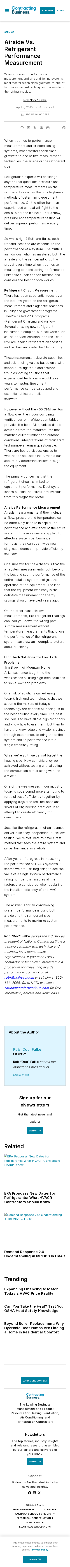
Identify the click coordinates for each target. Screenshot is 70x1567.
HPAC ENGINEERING (24, 1509)
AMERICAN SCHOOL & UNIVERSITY (35, 1513)
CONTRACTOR (48, 1509)
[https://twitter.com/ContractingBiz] (39, 1493)
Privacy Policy (40, 1549)
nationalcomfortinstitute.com (26, 988)
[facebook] (22, 128)
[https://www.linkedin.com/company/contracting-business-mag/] (34, 1493)
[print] (64, 128)
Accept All (35, 1559)
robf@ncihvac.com (19, 977)
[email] (48, 128)
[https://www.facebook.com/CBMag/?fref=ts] (29, 1493)
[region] (35, 1552)
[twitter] (35, 128)
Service (9, 32)
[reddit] (41, 128)
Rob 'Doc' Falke (34, 100)
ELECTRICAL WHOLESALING (35, 1526)
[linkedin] (28, 128)
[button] (7, 10)
